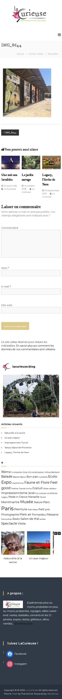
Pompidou (39, 514)
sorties (42, 519)
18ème (6, 472)
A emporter (17, 472)
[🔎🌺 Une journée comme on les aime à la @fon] (31, 403)
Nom (5, 268)
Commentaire (9, 227)
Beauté (16, 477)
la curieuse (41, 493)
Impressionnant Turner (16, 442)
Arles (25, 472)
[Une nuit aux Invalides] (10, 162)
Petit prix (44, 509)
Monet (43, 497)
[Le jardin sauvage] (31, 162)
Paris (7, 508)
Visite (22, 523)
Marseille (33, 496)
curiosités (43, 477)
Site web (6, 305)
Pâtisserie (52, 514)
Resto (16, 519)
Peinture (20, 509)
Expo (6, 482)
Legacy (4, 497)
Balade (6, 476)
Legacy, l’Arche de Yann (48, 179)
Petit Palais (33, 510)
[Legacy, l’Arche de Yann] (51, 162)
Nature (38, 502)
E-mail (6, 286)
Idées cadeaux (49, 488)
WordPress (52, 693)
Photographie (10, 514)
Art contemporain (36, 472)
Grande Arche (25, 488)
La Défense (52, 493)
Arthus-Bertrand (52, 472)
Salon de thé (29, 519)
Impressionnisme (14, 493)
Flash (15, 693)
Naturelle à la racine (15, 433)
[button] (59, 533)
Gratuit (37, 488)
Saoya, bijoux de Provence (18, 447)
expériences (18, 483)
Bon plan (32, 476)
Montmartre (10, 502)
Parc (46, 502)
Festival (14, 488)
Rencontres (6, 519)
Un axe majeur (12, 437)
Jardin (32, 493)
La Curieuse (10, 189)
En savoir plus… (24, 623)
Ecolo (52, 476)
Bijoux (23, 477)
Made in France (18, 496)
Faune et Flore (36, 482)
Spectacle (9, 523)
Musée (26, 501)
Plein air (25, 514)
